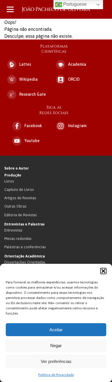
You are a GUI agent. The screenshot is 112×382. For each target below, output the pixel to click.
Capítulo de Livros (19, 189)
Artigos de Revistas (20, 198)
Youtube (32, 140)
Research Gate (32, 94)
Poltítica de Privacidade (56, 375)
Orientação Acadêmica (24, 256)
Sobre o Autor (16, 168)
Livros (9, 181)
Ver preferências (56, 361)
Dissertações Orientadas (24, 262)
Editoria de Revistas (20, 215)
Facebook (33, 125)
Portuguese (74, 4)
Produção (12, 175)
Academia (77, 64)
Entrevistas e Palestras (24, 224)
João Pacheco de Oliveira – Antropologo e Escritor (56, 9)
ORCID (74, 79)
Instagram (77, 125)
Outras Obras (15, 206)
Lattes (25, 64)
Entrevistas (13, 230)
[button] (103, 271)
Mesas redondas (18, 238)
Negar (56, 345)
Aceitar (56, 329)
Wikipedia (28, 79)
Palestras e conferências (25, 247)
